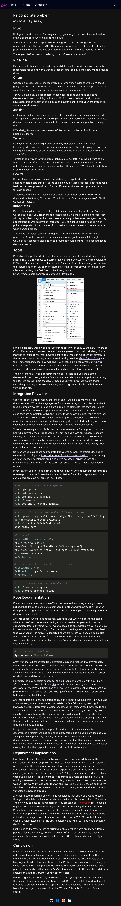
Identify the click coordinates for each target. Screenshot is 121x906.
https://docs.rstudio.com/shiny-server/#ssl (64, 455)
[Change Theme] (115, 5)
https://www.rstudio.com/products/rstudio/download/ (43, 273)
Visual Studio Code (89, 358)
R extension (24, 361)
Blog (13, 4)
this (54, 684)
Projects (25, 4)
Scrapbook (41, 4)
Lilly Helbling (35, 21)
